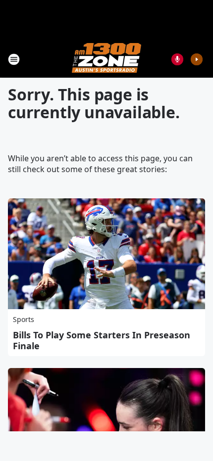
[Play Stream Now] (197, 59)
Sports (23, 319)
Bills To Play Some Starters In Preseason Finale (101, 340)
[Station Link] (106, 59)
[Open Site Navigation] (14, 59)
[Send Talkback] (177, 59)
